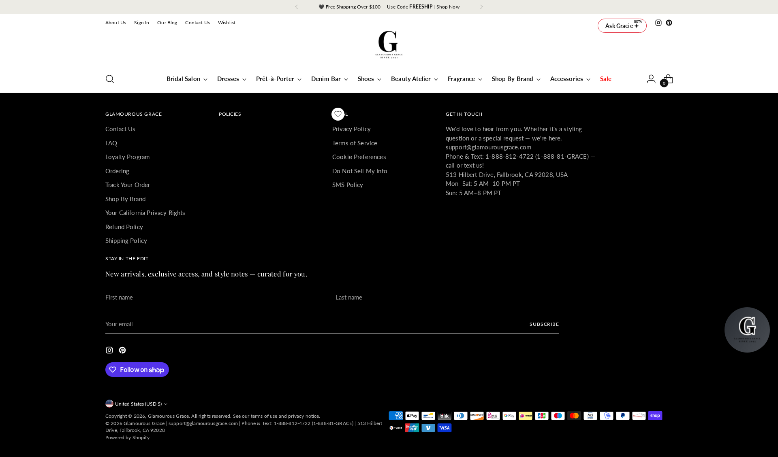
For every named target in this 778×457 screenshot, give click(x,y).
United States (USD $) (138, 403)
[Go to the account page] (651, 79)
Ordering (117, 170)
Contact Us (120, 128)
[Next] (481, 7)
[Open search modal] (110, 79)
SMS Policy (347, 184)
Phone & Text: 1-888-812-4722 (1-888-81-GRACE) (297, 423)
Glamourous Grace (168, 416)
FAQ (111, 143)
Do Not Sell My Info (359, 170)
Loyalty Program (127, 156)
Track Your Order (127, 184)
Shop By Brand (125, 198)
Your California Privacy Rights (145, 212)
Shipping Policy (126, 240)
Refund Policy (124, 226)
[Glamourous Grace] (389, 47)
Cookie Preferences (359, 156)
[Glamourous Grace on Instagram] (658, 22)
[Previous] (297, 7)
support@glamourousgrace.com (203, 423)
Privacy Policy (351, 128)
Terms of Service (354, 143)
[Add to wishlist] (337, 114)
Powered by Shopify (127, 437)
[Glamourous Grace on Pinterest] (669, 22)
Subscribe (544, 324)
